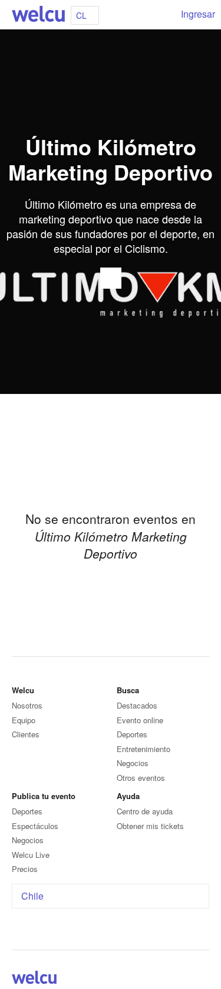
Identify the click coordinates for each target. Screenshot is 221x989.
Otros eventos (141, 777)
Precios (25, 868)
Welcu (38, 14)
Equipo (23, 720)
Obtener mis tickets (150, 825)
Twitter (188, 980)
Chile (32, 896)
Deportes (132, 734)
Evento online (140, 720)
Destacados (137, 705)
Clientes (25, 734)
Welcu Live (31, 854)
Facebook (174, 980)
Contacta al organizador (110, 278)
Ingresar (198, 14)
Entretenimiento (143, 748)
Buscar (163, 14)
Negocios (133, 763)
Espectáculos (35, 825)
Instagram (202, 980)
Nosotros (27, 705)
